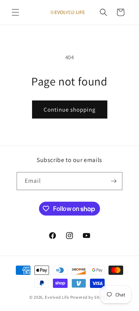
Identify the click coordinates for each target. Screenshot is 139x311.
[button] (15, 12)
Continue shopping (70, 109)
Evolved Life (57, 297)
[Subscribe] (113, 181)
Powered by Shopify (90, 297)
